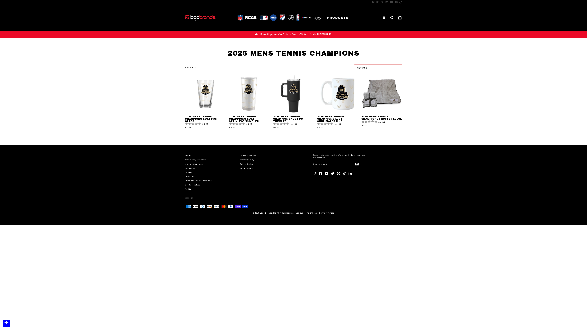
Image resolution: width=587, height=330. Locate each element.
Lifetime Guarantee (194, 164)
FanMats (188, 189)
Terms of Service (248, 155)
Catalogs (189, 198)
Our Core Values (192, 185)
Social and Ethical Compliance (198, 181)
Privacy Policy (246, 164)
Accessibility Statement (195, 160)
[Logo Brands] (200, 17)
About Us (189, 155)
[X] (382, 2)
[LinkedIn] (387, 2)
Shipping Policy (247, 160)
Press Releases (191, 176)
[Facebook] (373, 2)
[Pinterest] (396, 2)
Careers (188, 172)
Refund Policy (246, 168)
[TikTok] (400, 2)
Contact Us (190, 168)
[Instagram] (378, 2)
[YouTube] (391, 2)
